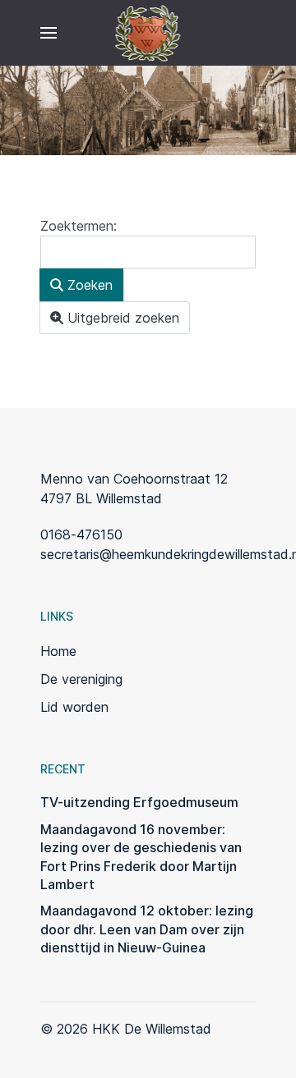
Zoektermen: (78, 226)
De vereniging (81, 679)
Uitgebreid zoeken (121, 318)
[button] (48, 33)
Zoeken (88, 285)
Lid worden (74, 707)
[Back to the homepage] (148, 33)
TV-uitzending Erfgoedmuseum (139, 802)
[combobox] (148, 252)
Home (58, 651)
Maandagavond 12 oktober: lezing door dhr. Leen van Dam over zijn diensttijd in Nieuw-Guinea (146, 929)
